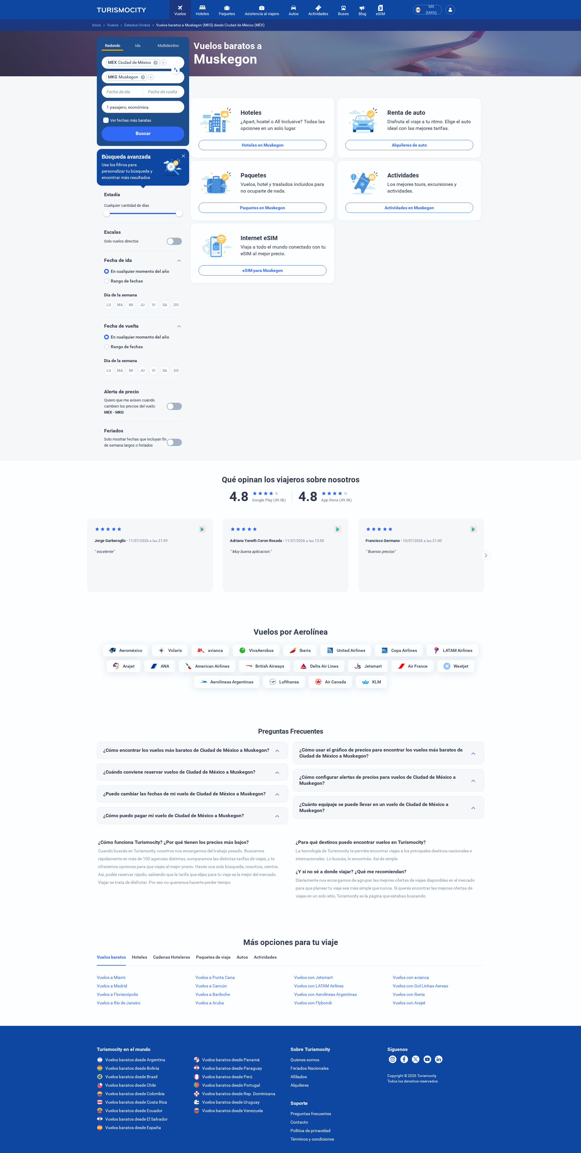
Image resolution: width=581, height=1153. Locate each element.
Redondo (112, 45)
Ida (137, 45)
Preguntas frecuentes (310, 1113)
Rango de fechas (127, 281)
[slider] (106, 213)
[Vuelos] (121, 10)
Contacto (299, 1122)
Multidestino (168, 45)
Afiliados (298, 1076)
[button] (450, 10)
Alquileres (299, 1085)
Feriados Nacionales (309, 1068)
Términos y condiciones (312, 1139)
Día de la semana (120, 294)
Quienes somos (304, 1059)
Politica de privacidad (310, 1130)
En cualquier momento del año (140, 271)
